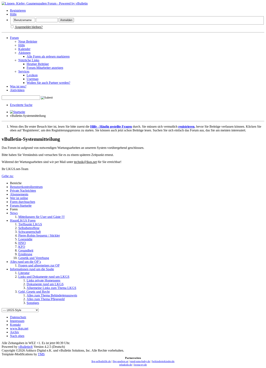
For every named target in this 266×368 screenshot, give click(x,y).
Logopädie (25, 239)
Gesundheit (25, 250)
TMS (41, 354)
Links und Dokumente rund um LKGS (43, 276)
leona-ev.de (140, 364)
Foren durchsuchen (22, 202)
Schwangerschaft (29, 231)
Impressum (17, 321)
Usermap (32, 79)
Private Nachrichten (23, 190)
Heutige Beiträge (38, 64)
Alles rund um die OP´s (25, 261)
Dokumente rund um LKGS (45, 284)
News (14, 213)
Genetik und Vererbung (33, 258)
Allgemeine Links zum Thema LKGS (51, 288)
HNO (22, 243)
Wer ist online (19, 198)
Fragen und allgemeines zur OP (39, 265)
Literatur (24, 273)
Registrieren (18, 10)
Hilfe (13, 14)
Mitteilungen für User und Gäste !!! (41, 217)
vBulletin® (25, 346)
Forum (14, 38)
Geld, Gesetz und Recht (34, 291)
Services (23, 71)
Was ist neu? (18, 86)
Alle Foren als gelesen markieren (48, 56)
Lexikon (32, 75)
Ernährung (25, 254)
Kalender (24, 49)
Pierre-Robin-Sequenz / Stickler (39, 235)
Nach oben (17, 336)
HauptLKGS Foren (23, 220)
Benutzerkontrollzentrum (26, 187)
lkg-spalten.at (120, 361)
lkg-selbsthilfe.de (101, 361)
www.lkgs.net (19, 328)
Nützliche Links (28, 60)
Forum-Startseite (21, 205)
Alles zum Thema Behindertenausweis (52, 295)
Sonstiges (33, 303)
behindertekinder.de (163, 361)
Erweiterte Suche (21, 105)
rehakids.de (125, 364)
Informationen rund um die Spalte (32, 269)
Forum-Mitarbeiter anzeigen (45, 67)
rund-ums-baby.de (140, 361)
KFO (21, 246)
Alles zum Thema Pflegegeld (46, 299)
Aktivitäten (17, 90)
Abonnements (19, 194)
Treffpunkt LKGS (30, 224)
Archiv (14, 332)
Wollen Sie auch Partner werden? (48, 82)
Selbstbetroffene (28, 228)
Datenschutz (18, 317)
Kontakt (15, 324)
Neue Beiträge (27, 41)
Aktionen (24, 52)
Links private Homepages (43, 280)
